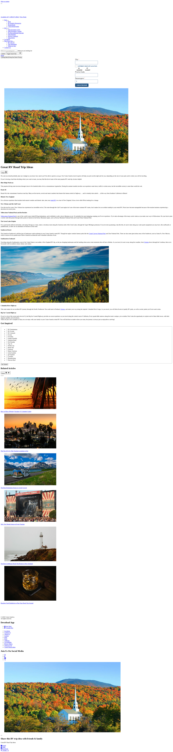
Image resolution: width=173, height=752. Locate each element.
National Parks (12, 340)
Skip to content (5, 1)
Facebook (5, 749)
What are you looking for (25, 51)
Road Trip (11, 347)
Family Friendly (12, 338)
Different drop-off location (87, 66)
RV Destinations (12, 329)
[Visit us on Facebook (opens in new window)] (4, 656)
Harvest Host (11, 360)
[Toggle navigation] (1, 3)
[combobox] (86, 62)
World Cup (11, 345)
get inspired (11, 354)
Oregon (62, 309)
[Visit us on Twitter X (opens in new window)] (5, 659)
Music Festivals (12, 351)
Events (10, 335)
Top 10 (10, 344)
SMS (3, 747)
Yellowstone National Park (8, 216)
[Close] (1, 735)
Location (10, 356)
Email (4, 745)
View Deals (23, 17)
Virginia (146, 242)
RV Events (11, 331)
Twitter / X (5, 750)
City (76, 59)
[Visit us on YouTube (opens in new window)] (5, 658)
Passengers (79, 78)
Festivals (10, 349)
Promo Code (80, 72)
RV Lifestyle (11, 333)
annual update (12, 353)
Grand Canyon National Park (97, 233)
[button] (8, 20)
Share (4, 172)
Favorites (10, 336)
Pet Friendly (11, 342)
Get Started (4, 364)
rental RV (53, 200)
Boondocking (12, 358)
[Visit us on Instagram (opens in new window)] (5, 655)
